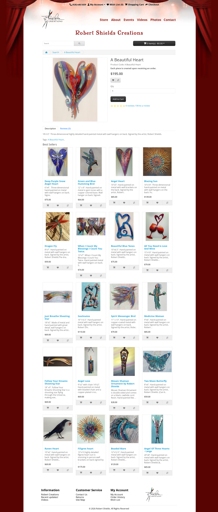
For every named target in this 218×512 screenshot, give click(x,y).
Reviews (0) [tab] (65, 128)
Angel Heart (118, 181)
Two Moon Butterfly (155, 380)
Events (129, 20)
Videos (142, 20)
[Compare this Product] (118, 80)
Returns (80, 497)
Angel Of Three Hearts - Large (156, 450)
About (116, 20)
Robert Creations (50, 494)
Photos (155, 20)
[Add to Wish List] (113, 80)
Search (55, 52)
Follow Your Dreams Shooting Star (56, 382)
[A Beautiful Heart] (75, 90)
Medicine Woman (154, 316)
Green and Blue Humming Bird (87, 182)
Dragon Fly (51, 245)
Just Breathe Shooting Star (57, 317)
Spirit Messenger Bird (123, 316)
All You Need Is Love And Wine (155, 247)
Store (104, 20)
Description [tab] (50, 128)
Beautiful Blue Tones (123, 245)
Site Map (80, 499)
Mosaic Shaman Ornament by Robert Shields (122, 383)
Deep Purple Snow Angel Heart (55, 182)
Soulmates (84, 316)
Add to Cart (118, 99)
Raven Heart (52, 448)
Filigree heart (85, 448)
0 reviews (130, 105)
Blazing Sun (150, 181)
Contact (170, 20)
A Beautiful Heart (72, 52)
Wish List (115, 499)
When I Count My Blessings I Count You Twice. (90, 248)
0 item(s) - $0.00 (154, 43)
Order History (118, 497)
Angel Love (84, 380)
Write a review (143, 105)
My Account (117, 494)
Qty (112, 86)
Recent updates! (49, 497)
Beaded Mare (118, 448)
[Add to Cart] (48, 205)
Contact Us (81, 494)
